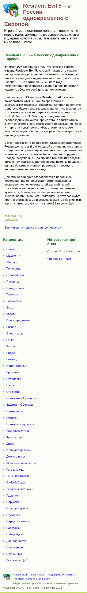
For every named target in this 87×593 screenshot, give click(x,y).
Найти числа (15, 411)
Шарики (11, 262)
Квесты (11, 313)
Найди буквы (15, 534)
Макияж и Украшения (21, 463)
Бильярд (12, 359)
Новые (10, 249)
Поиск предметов (18, 320)
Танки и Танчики (17, 476)
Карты (10, 346)
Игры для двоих (17, 508)
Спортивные (14, 333)
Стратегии (13, 391)
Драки (10, 443)
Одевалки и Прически (21, 398)
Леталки (12, 417)
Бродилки (13, 372)
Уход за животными (19, 489)
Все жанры (13, 560)
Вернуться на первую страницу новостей (32, 227)
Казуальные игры (18, 430)
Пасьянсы (13, 281)
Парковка (12, 502)
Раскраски (13, 527)
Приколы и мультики (20, 424)
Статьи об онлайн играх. (64, 251)
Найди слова (15, 288)
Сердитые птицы (18, 521)
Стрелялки (13, 378)
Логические (14, 301)
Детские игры (15, 456)
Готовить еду (15, 469)
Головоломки (15, 275)
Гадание (12, 495)
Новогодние (14, 547)
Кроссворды (14, 437)
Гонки (10, 339)
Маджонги (13, 255)
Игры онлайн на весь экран (29, 574)
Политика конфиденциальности (32, 579)
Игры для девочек (18, 450)
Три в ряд (13, 268)
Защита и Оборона (19, 404)
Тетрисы (12, 294)
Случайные (14, 553)
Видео (10, 353)
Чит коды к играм (59, 258)
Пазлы (10, 385)
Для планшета (16, 541)
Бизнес (11, 327)
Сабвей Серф (16, 482)
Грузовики (13, 515)
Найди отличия (16, 365)
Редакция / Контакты (60, 574)
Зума (9, 307)
